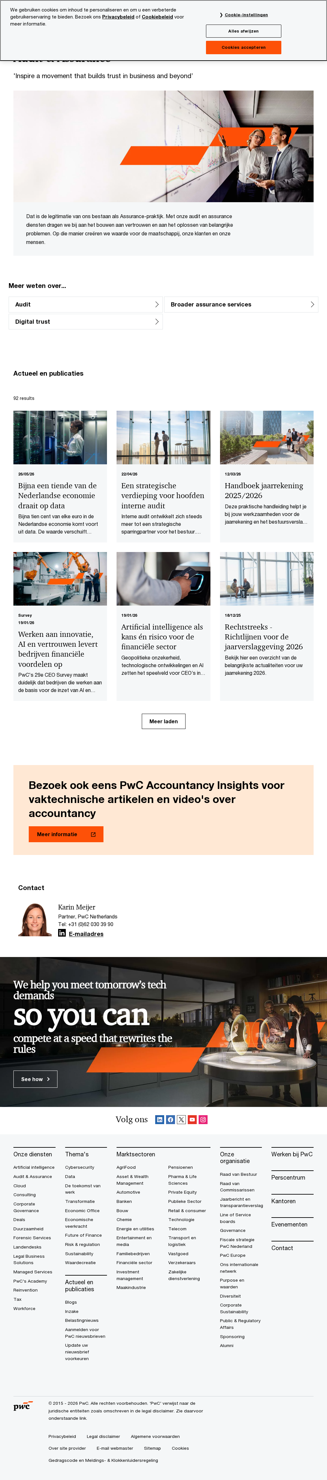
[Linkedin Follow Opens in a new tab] (62, 933)
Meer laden (163, 721)
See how (32, 1079)
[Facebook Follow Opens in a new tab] (170, 1120)
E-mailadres (86, 934)
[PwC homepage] (23, 1408)
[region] (163, 30)
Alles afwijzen (243, 30)
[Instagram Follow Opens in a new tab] (203, 1120)
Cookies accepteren (244, 47)
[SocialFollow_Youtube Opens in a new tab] (192, 1120)
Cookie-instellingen (246, 14)
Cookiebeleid (157, 16)
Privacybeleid (118, 16)
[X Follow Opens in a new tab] (181, 1120)
